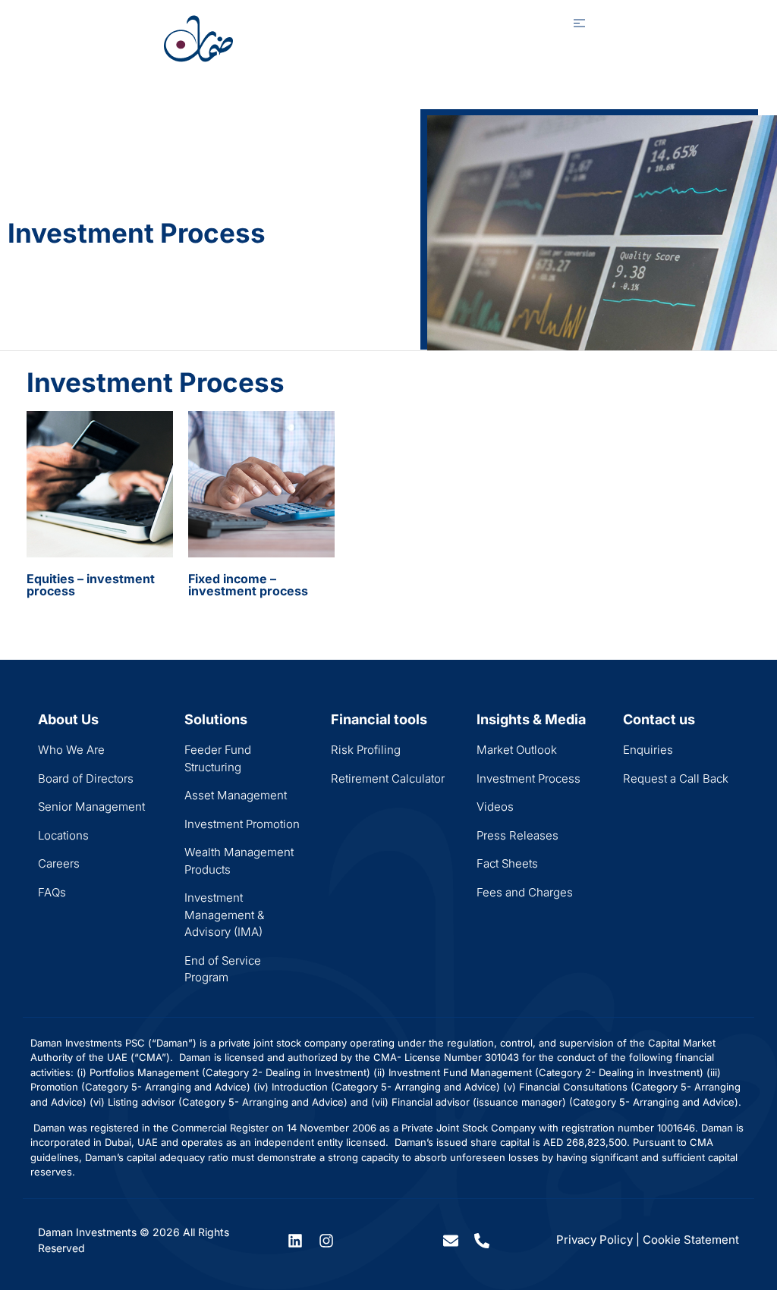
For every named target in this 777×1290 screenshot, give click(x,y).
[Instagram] (326, 1240)
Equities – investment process (91, 584)
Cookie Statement (691, 1239)
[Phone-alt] (481, 1240)
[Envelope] (450, 1240)
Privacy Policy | (598, 1239)
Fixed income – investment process (248, 584)
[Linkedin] (295, 1240)
